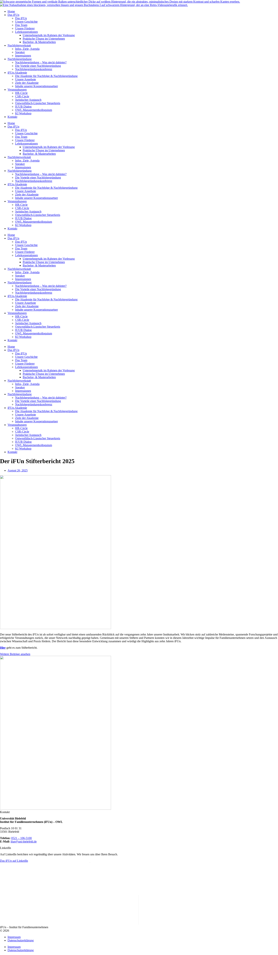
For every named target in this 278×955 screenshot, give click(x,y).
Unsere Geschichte (26, 21)
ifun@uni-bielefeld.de (24, 841)
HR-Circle (21, 93)
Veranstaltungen (17, 89)
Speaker (20, 52)
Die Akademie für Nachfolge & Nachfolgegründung (46, 76)
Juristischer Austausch (28, 99)
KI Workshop (23, 113)
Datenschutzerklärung (21, 940)
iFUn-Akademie (17, 72)
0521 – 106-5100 (21, 838)
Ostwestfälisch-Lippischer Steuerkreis (37, 103)
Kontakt (12, 116)
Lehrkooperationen (26, 31)
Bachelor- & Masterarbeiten (39, 42)
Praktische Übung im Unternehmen (44, 38)
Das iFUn (13, 14)
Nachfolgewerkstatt (19, 45)
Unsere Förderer (25, 28)
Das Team (21, 25)
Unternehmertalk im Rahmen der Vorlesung (49, 35)
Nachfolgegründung (20, 59)
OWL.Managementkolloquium (33, 110)
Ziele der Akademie (27, 82)
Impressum (14, 937)
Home (11, 11)
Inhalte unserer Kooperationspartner (36, 86)
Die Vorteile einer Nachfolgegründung (38, 65)
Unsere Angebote (25, 79)
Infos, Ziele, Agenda (27, 48)
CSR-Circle (22, 96)
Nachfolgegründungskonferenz (33, 69)
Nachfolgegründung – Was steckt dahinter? (41, 62)
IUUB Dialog (23, 106)
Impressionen (23, 55)
